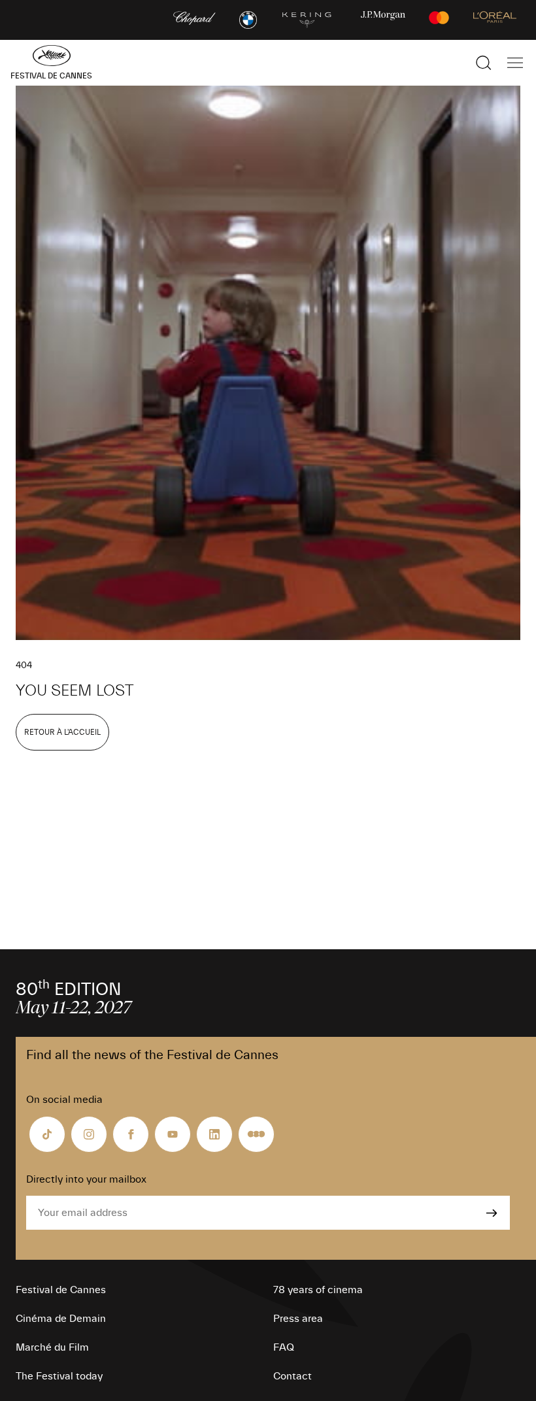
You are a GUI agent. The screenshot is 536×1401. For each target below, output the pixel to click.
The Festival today (59, 1376)
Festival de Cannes (61, 1290)
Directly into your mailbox (86, 1179)
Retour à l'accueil (62, 732)
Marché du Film (52, 1347)
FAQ (283, 1347)
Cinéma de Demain (61, 1319)
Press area (298, 1319)
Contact (292, 1376)
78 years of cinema (318, 1290)
